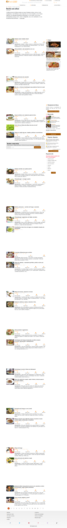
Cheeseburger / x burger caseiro (23, 179)
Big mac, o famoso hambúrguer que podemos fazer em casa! (30, 87)
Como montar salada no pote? (22, 497)
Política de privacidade (39, 514)
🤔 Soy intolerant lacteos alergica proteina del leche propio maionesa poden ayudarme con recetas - (52, 140)
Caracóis (49, 165)
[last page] (43, 508)
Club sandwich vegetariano (21, 330)
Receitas (22, 5)
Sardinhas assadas (51, 162)
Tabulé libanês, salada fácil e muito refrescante (55, 118)
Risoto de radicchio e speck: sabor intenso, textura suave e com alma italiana (29, 380)
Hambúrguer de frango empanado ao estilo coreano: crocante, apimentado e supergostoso (28, 340)
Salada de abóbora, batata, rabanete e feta (25, 302)
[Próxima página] (40, 508)
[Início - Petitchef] (6, 6)
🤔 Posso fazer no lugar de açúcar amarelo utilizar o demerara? (52, 147)
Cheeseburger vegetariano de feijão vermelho (26, 217)
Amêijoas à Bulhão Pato (52, 160)
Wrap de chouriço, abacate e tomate (24, 291)
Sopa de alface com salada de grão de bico (25, 115)
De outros (57, 5)
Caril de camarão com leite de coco (55, 122)
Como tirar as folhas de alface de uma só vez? (26, 125)
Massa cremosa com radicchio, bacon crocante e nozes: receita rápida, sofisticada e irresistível (29, 419)
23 (37, 508)
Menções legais (38, 517)
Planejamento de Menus (53, 111)
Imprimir (58, 128)
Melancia (49, 168)
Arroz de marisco (51, 163)
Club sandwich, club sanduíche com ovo (24, 49)
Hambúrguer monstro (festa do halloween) (25, 369)
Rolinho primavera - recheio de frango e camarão (27, 207)
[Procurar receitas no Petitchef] (54, 2)
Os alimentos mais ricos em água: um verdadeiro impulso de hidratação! (29, 228)
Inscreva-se (37, 147)
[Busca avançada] (56, 2)
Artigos (33, 5)
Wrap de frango (18, 448)
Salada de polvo (51, 158)
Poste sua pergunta (54, 150)
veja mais (22, 18)
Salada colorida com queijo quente (23, 168)
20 (35, 508)
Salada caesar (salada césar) (22, 38)
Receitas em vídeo (10, 514)
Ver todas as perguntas (56, 149)
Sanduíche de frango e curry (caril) (23, 408)
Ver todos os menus (51, 128)
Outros (49, 170)
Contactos (37, 512)
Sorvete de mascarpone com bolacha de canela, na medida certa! (55, 126)
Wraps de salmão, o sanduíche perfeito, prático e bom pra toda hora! (29, 263)
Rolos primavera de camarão (22, 77)
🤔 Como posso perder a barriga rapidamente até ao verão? (52, 143)
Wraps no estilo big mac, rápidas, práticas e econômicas (28, 132)
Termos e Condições (38, 515)
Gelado (49, 166)
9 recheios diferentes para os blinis (23, 252)
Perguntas (45, 5)
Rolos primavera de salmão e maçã (23, 458)
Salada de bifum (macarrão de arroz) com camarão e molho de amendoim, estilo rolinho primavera (29, 486)
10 (32, 508)
